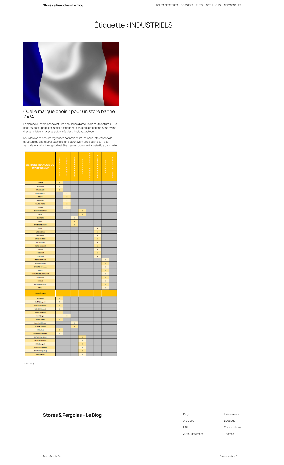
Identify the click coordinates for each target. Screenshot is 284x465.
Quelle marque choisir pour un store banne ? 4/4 (69, 114)
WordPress (236, 456)
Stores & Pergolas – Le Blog (63, 5)
